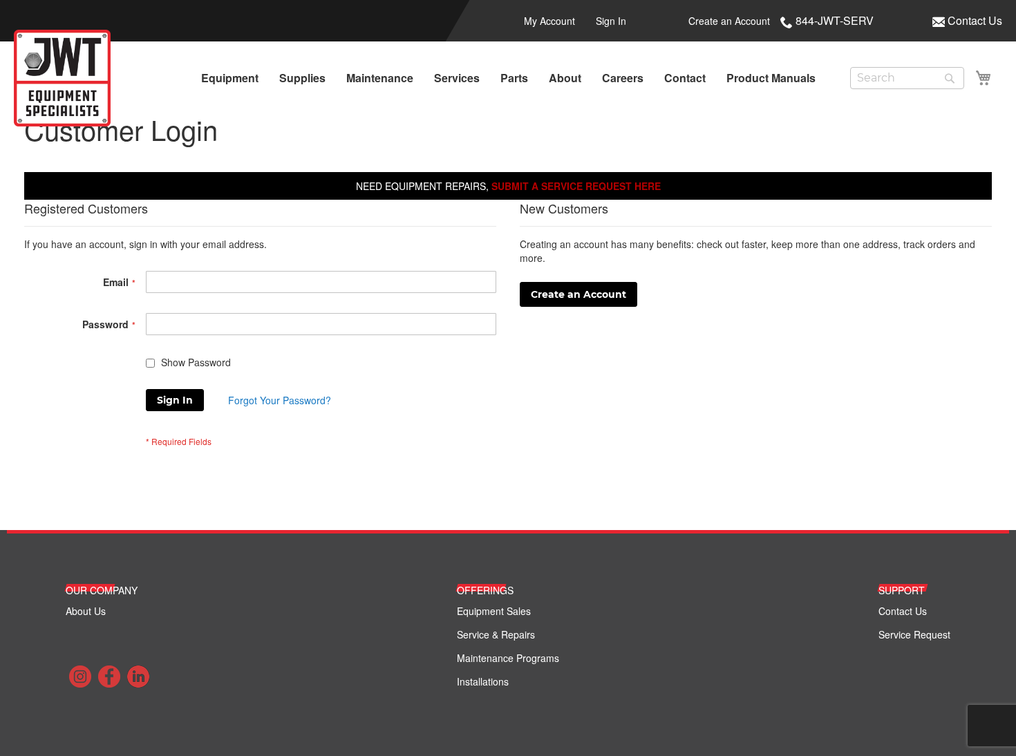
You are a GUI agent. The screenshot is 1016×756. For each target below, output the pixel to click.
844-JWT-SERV (835, 20)
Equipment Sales (494, 611)
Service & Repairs (496, 634)
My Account (549, 21)
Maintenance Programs (508, 658)
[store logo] (62, 78)
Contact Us (975, 20)
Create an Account (729, 21)
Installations (483, 681)
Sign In (611, 21)
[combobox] (907, 78)
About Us (86, 611)
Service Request (914, 634)
